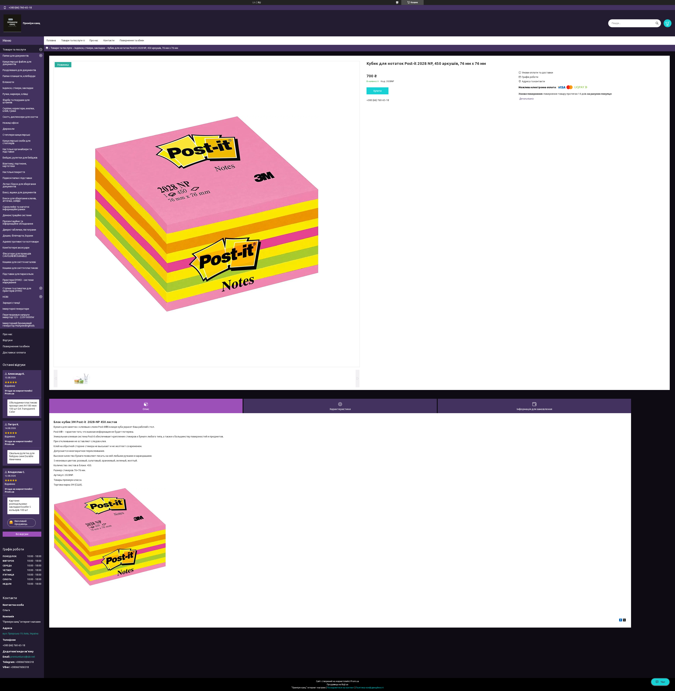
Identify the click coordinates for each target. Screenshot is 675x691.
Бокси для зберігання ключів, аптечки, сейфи (19, 199)
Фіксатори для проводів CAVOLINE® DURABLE (17, 254)
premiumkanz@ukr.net (22, 656)
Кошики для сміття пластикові (20, 268)
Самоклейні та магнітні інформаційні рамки (16, 208)
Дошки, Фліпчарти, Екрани (18, 235)
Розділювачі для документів (19, 70)
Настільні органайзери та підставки (17, 150)
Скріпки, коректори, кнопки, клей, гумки (18, 109)
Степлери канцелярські (16, 134)
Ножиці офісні (10, 122)
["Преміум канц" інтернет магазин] (12, 23)
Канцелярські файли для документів (17, 63)
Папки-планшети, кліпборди (19, 76)
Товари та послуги (71, 40)
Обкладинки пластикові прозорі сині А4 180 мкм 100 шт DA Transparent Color (23, 407)
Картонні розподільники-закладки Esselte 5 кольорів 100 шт (20, 505)
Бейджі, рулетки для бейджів (20, 157)
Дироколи (8, 128)
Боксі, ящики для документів (19, 192)
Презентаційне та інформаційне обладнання (18, 222)
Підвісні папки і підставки (17, 178)
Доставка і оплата (14, 352)
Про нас (93, 40)
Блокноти (8, 82)
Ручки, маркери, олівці (15, 94)
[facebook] (620, 620)
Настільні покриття (14, 172)
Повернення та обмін (132, 40)
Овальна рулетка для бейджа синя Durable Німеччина (21, 456)
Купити (378, 90)
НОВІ (5, 296)
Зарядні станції (11, 302)
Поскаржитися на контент (340, 687)
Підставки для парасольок (18, 274)
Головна (51, 40)
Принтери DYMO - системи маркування (18, 281)
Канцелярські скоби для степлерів (16, 142)
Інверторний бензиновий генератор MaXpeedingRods (19, 324)
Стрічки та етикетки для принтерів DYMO (17, 289)
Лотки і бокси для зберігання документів (19, 185)
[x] (624, 620)
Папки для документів (16, 55)
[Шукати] (657, 23)
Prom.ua (355, 681)
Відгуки (7, 340)
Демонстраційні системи (17, 215)
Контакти (109, 40)
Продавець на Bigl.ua (337, 684)
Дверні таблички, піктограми (19, 229)
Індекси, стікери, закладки (90, 48)
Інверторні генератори (16, 308)
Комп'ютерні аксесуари (16, 247)
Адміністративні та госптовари (21, 241)
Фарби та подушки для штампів (16, 101)
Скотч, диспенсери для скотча (20, 116)
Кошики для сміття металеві (19, 262)
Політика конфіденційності (370, 687)
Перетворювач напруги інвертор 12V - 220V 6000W (18, 316)
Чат (663, 681)
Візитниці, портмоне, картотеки (15, 164)
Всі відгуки (22, 534)
